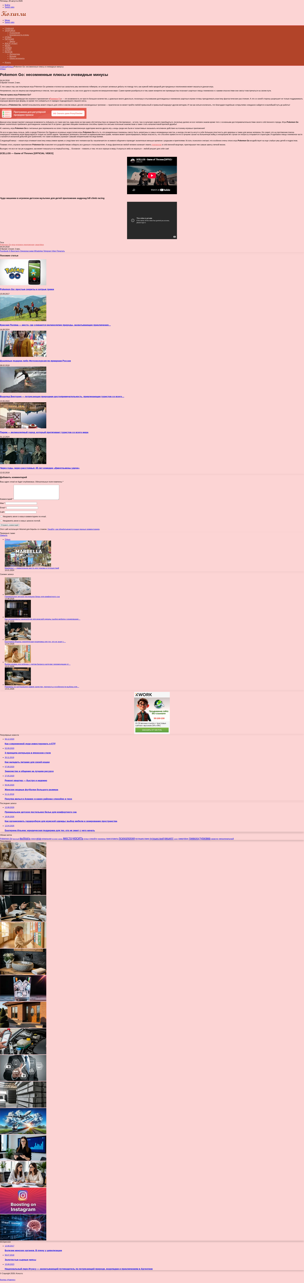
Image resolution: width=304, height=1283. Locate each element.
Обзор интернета (17, 58)
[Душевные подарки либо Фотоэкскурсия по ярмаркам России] (23, 356)
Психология (15, 33)
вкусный (16, 839)
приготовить (112, 838)
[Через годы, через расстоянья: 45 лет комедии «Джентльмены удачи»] (23, 463)
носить (77, 838)
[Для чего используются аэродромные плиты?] (23, 1107)
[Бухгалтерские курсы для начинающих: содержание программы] (23, 1187)
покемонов (157, 145)
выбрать (25, 838)
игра (13, 245)
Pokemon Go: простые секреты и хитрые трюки (27, 289)
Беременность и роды (19, 35)
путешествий (157, 838)
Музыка (13, 56)
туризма (204, 838)
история (55, 839)
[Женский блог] (13, 16)
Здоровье (10, 31)
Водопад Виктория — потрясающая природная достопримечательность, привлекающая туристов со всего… (62, 396)
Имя (2, 503)
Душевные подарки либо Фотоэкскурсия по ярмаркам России (35, 361)
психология (127, 838)
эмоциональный (226, 839)
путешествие (142, 838)
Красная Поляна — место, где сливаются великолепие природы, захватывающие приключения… (55, 325)
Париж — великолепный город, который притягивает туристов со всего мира (44, 432)
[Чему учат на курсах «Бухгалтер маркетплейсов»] (23, 1160)
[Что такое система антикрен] (23, 1054)
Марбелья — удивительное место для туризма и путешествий (32, 568)
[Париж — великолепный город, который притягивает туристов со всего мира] (23, 428)
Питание (9, 39)
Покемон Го (55, 99)
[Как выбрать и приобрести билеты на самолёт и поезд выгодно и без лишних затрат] (23, 1133)
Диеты (12, 41)
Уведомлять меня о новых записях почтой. (21, 521)
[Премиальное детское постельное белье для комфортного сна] (18, 594)
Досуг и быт (11, 43)
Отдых (8, 37)
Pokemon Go (5, 245)
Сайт (2, 512)
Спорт (8, 50)
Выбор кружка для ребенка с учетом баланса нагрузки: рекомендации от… (38, 664)
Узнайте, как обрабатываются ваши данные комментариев (74, 529)
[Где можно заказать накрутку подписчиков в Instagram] (23, 1213)
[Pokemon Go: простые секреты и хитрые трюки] (23, 285)
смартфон (39, 245)
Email (3, 508)
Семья (8, 48)
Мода (7, 46)
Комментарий (6, 499)
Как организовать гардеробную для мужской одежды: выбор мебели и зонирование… (42, 619)
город (33, 839)
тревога (194, 838)
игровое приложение (25, 245)
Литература (15, 54)
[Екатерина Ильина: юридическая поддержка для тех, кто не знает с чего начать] (18, 640)
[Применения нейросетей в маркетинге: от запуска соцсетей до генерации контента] (23, 1240)
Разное (9, 52)
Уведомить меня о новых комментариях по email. (24, 517)
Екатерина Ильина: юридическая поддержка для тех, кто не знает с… (35, 642)
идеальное (47, 839)
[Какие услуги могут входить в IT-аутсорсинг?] (23, 1080)
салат (176, 839)
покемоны (102, 839)
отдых (86, 839)
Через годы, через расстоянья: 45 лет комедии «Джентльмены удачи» (40, 468)
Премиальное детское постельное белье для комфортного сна (32, 597)
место (67, 838)
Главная (3, 67)
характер (214, 839)
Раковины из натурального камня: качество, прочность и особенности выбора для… (42, 687)
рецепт (168, 838)
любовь (60, 839)
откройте (93, 839)
